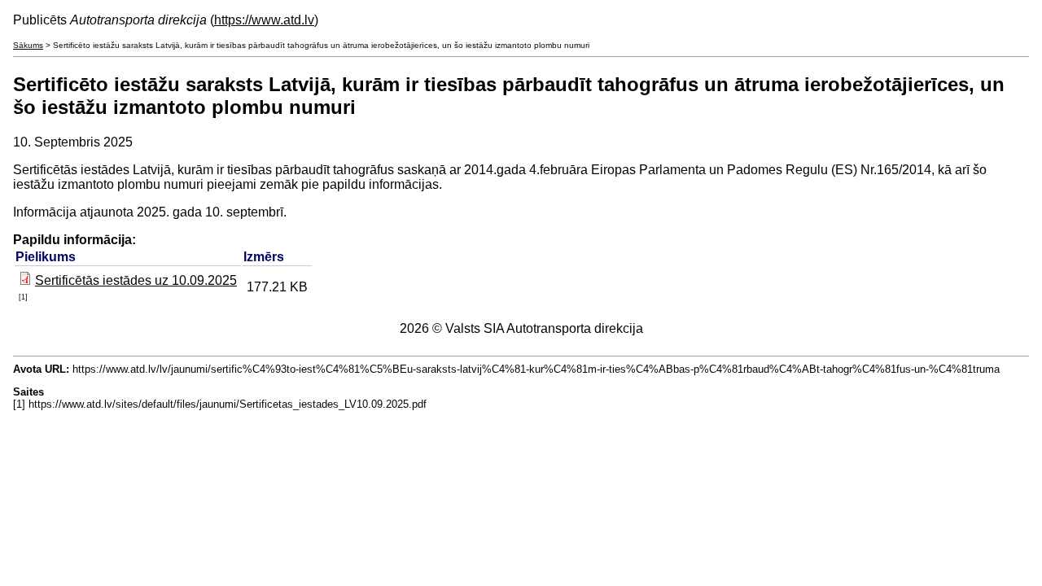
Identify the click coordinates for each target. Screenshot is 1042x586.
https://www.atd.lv (264, 20)
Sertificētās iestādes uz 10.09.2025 (136, 280)
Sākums (28, 45)
